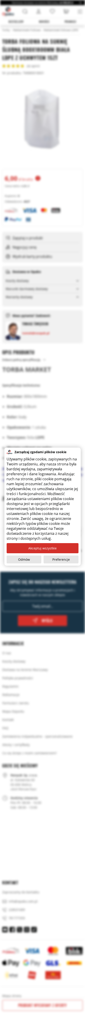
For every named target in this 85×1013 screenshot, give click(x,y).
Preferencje (61, 559)
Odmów (24, 559)
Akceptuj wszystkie (42, 548)
